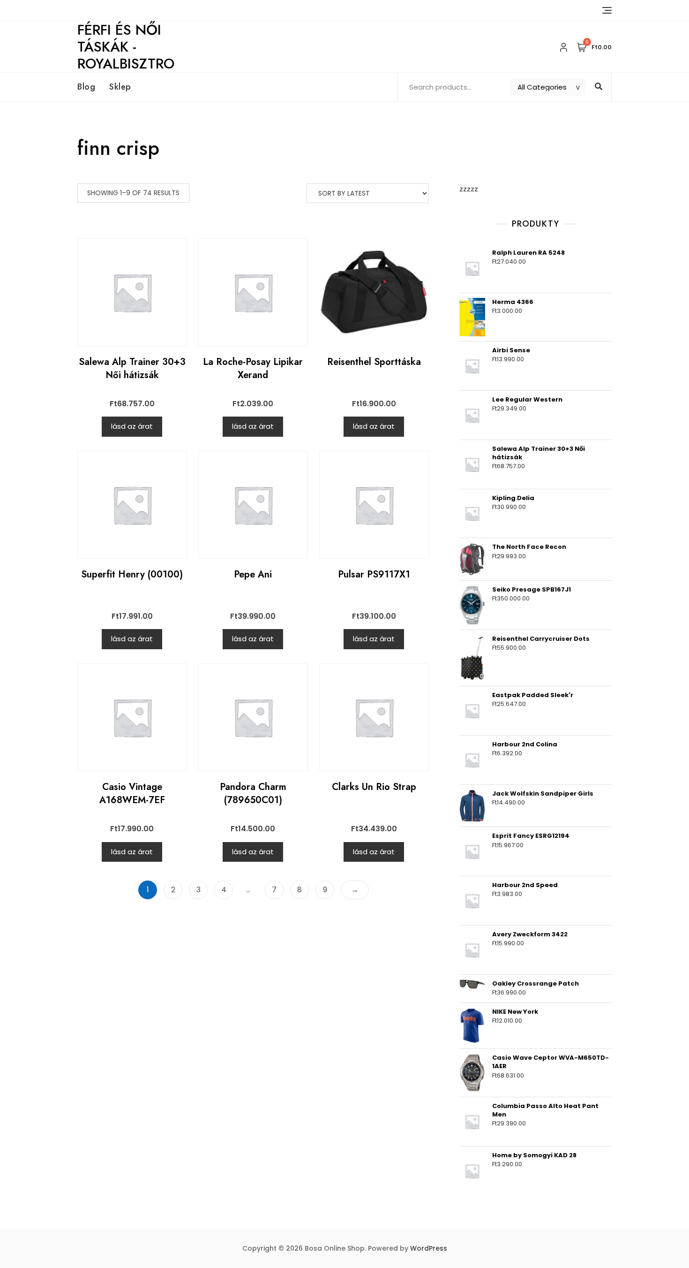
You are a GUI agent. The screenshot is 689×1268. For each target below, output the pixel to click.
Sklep (120, 87)
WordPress (428, 1248)
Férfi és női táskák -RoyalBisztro (125, 47)
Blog (86, 87)
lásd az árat (132, 426)
